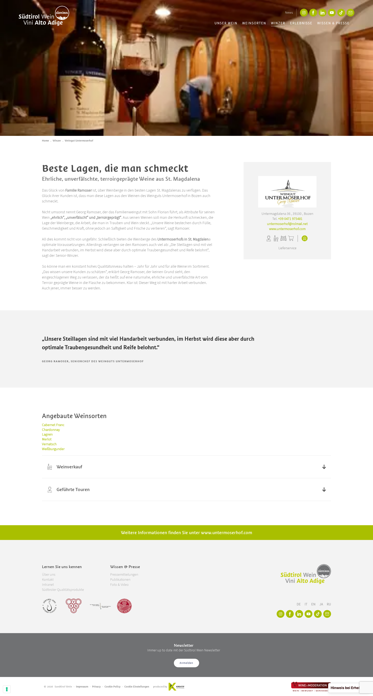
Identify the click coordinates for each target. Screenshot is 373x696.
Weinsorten (254, 23)
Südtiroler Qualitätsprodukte (63, 589)
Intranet (48, 584)
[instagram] (304, 12)
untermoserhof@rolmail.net (287, 223)
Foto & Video (119, 584)
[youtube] (332, 12)
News (289, 12)
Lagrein (47, 434)
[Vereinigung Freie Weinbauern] (124, 606)
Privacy (96, 686)
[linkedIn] (322, 12)
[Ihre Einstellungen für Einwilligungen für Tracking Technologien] (6, 689)
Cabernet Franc (53, 425)
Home (45, 140)
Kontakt (48, 579)
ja (321, 604)
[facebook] (313, 12)
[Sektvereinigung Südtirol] (50, 606)
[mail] (350, 12)
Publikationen (120, 579)
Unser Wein (225, 23)
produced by (160, 686)
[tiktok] (341, 12)
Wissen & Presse (333, 23)
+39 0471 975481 (290, 218)
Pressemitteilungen (124, 574)
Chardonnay (51, 429)
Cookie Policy (112, 686)
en (313, 604)
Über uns (48, 574)
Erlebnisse (301, 23)
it (306, 604)
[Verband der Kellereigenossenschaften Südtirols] (73, 606)
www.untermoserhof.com (287, 229)
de (299, 604)
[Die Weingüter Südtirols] (100, 606)
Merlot (46, 439)
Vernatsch (49, 444)
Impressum (82, 686)
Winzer (278, 23)
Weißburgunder (53, 449)
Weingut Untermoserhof (79, 140)
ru (329, 604)
